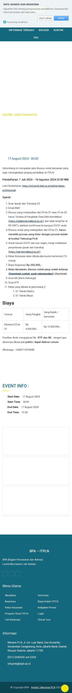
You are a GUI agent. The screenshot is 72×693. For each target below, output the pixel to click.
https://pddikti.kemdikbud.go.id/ (26, 221)
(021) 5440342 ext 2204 (22, 657)
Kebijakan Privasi (47, 607)
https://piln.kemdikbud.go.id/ (24, 251)
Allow (61, 18)
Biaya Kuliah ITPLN (48, 601)
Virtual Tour (44, 619)
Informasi (43, 595)
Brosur (44, 30)
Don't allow (45, 18)
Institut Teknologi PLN (43, 687)
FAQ (36, 37)
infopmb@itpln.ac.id (19, 663)
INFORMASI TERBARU (21, 30)
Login (41, 613)
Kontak (58, 30)
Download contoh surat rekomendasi (31, 273)
